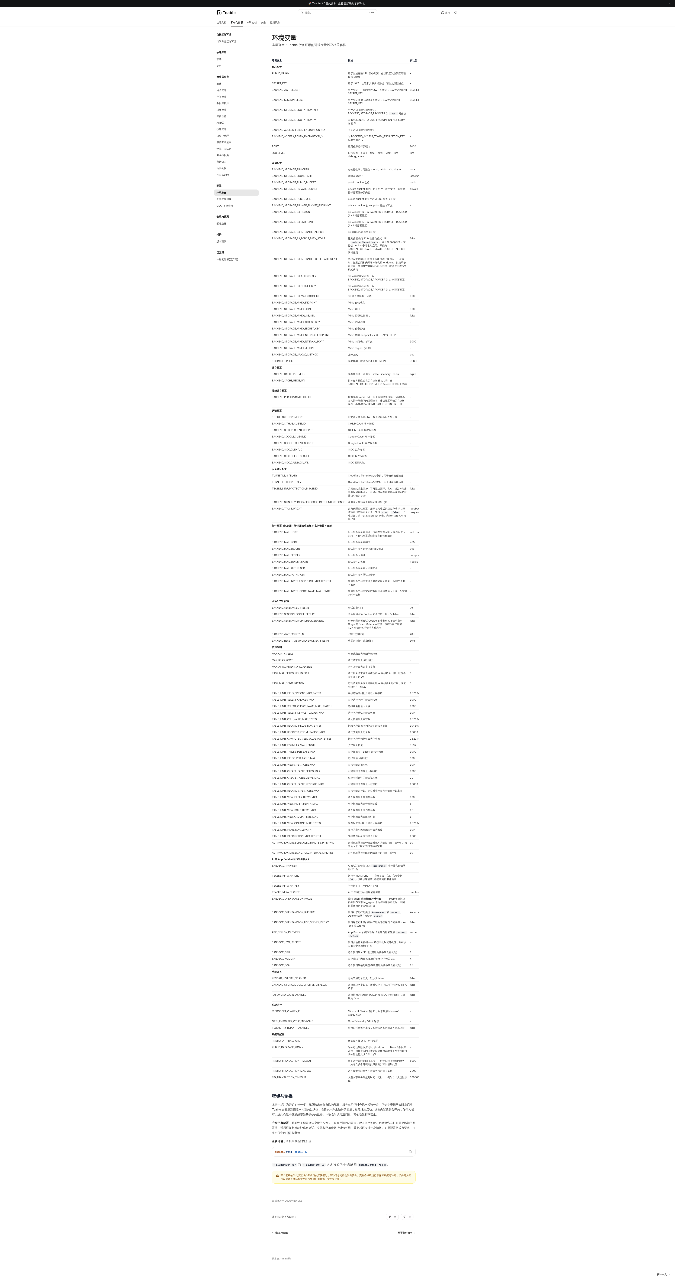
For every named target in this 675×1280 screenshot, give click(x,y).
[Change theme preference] (455, 12)
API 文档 (252, 22)
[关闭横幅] (670, 3)
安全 (263, 22)
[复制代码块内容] (410, 1151)
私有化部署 (237, 22)
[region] (343, 571)
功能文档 (221, 22)
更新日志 (349, 3)
